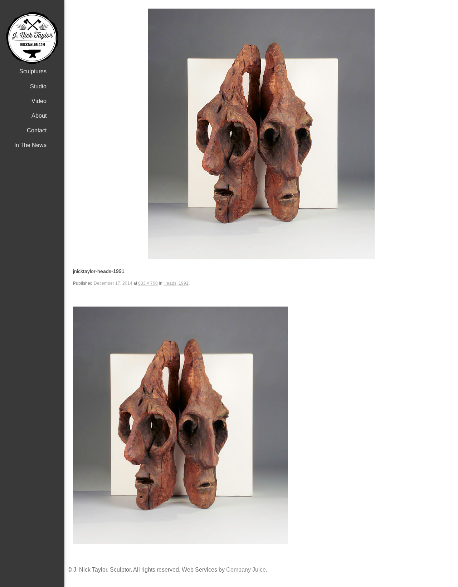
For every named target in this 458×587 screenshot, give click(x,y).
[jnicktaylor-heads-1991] (261, 134)
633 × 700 (148, 283)
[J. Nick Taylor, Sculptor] (32, 37)
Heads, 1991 (176, 283)
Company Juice (246, 570)
